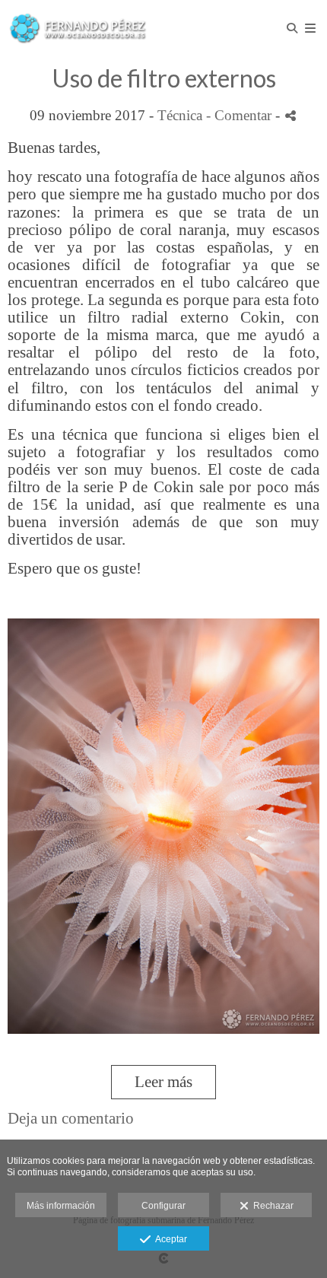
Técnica (179, 115)
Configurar (163, 1205)
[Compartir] (290, 116)
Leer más (163, 1082)
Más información (61, 1205)
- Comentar (240, 115)
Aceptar (169, 1239)
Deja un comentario (71, 1118)
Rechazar (271, 1205)
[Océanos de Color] (78, 28)
